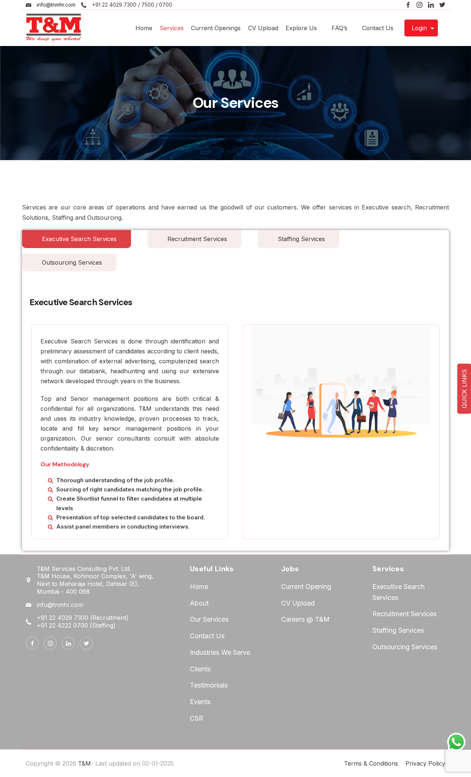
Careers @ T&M (305, 619)
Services (172, 28)
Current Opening (306, 586)
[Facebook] (408, 5)
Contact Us (377, 28)
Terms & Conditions (371, 763)
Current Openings (216, 28)
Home (143, 28)
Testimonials (209, 685)
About (199, 603)
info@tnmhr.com (56, 4)
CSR (196, 718)
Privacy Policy (425, 763)
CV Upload (263, 28)
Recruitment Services (404, 614)
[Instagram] (419, 5)
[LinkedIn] (431, 5)
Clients (200, 669)
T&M (84, 763)
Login (419, 28)
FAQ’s (339, 28)
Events (200, 702)
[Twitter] (442, 5)
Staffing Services (398, 630)
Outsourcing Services (404, 647)
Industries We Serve (220, 652)
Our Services (209, 619)
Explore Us (301, 28)
